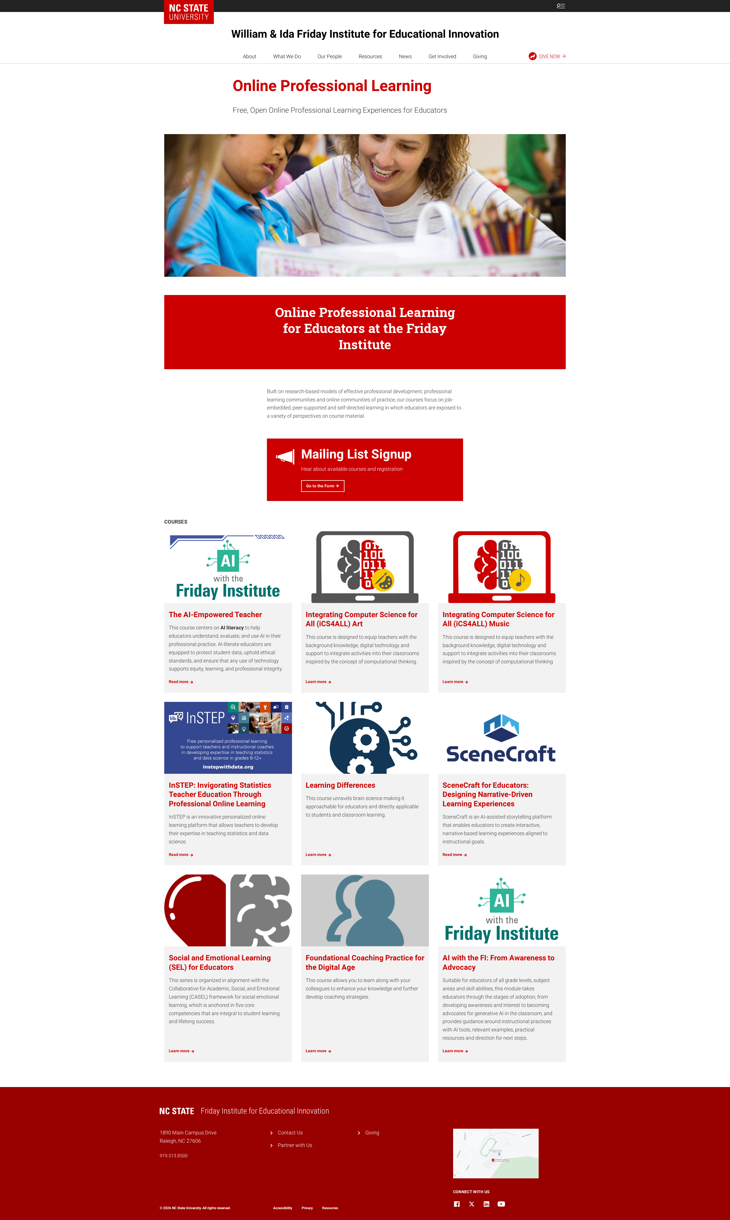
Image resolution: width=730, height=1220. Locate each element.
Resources (370, 56)
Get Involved (442, 56)
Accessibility (282, 1208)
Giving (480, 56)
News (405, 56)
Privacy (307, 1208)
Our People (330, 56)
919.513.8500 (174, 1155)
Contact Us (290, 1133)
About (249, 56)
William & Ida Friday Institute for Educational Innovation (365, 34)
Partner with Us (295, 1145)
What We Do (287, 56)
